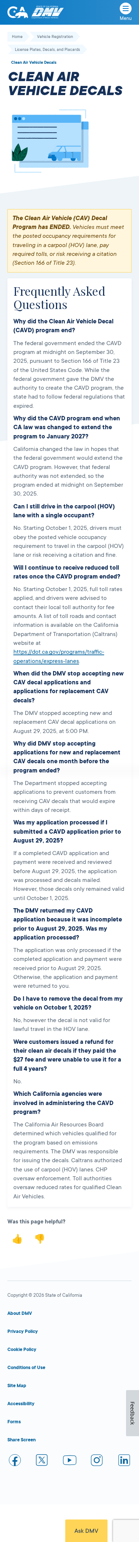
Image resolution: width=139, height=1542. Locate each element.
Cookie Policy (21, 1349)
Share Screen (21, 1439)
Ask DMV (86, 1531)
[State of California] (17, 12)
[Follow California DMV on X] (42, 1461)
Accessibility (20, 1403)
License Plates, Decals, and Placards (47, 50)
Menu (126, 18)
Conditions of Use (26, 1367)
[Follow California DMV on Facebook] (14, 1461)
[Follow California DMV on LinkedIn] (124, 1461)
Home (17, 37)
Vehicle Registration (55, 37)
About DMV (19, 1313)
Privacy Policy (22, 1331)
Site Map (16, 1385)
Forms (14, 1421)
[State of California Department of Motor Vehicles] (47, 12)
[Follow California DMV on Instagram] (96, 1461)
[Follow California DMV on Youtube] (69, 1461)
